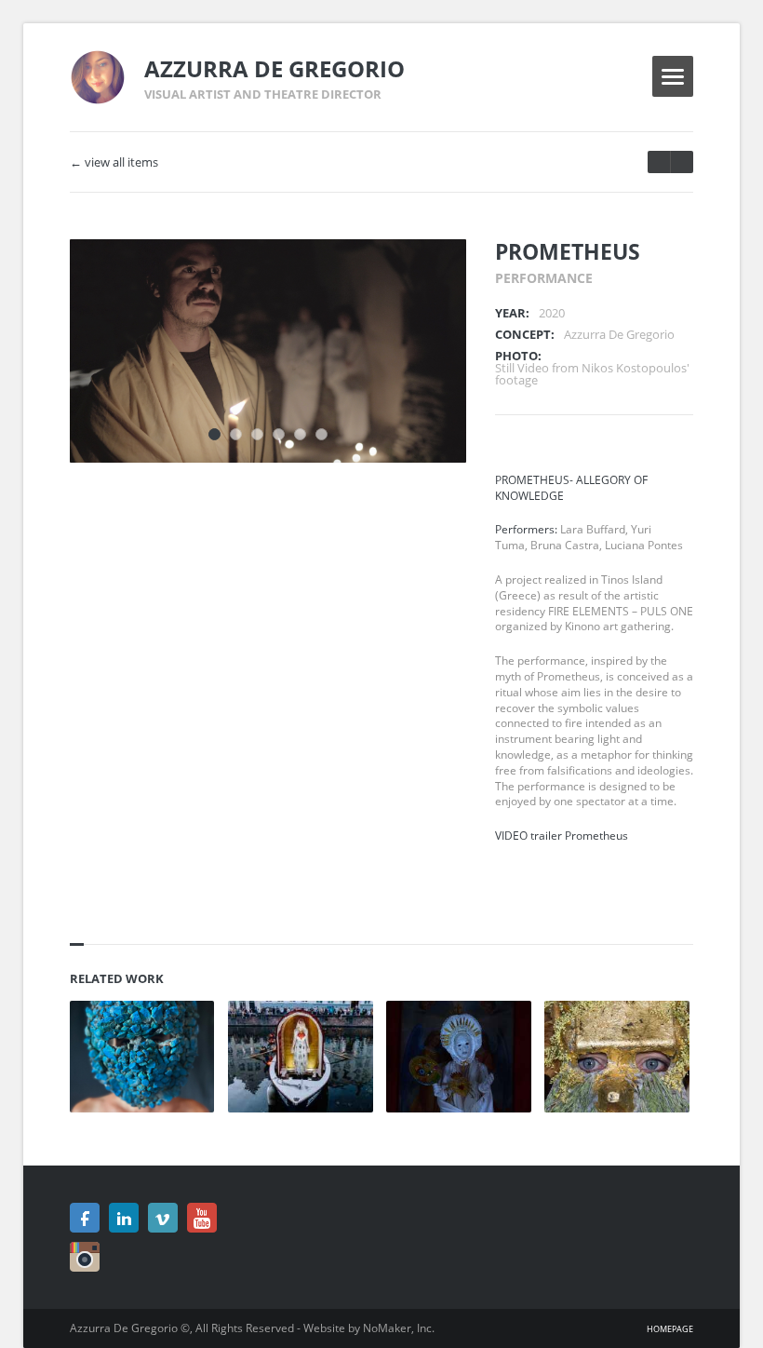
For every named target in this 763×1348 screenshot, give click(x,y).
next (659, 162)
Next (427, 278)
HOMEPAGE (670, 1329)
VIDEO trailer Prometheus (561, 835)
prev (681, 162)
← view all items (114, 162)
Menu (672, 76)
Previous (394, 278)
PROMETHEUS (567, 251)
